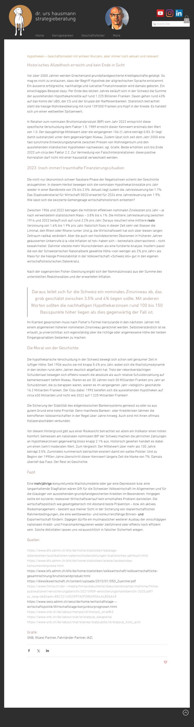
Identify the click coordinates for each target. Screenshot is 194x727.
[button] (186, 19)
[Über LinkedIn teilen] (47, 650)
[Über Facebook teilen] (29, 650)
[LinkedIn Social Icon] (179, 13)
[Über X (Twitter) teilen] (38, 650)
